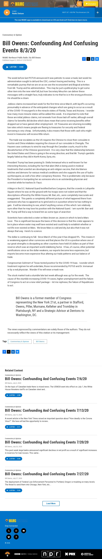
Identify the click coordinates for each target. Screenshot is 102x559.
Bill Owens (40, 341)
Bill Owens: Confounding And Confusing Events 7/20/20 (47, 442)
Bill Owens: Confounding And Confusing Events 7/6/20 (46, 379)
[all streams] (98, 12)
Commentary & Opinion (12, 35)
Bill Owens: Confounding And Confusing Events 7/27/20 (47, 474)
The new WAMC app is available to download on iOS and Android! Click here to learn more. (51, 20)
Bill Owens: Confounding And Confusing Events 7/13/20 (47, 410)
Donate (92, 3)
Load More (51, 503)
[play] (7, 12)
